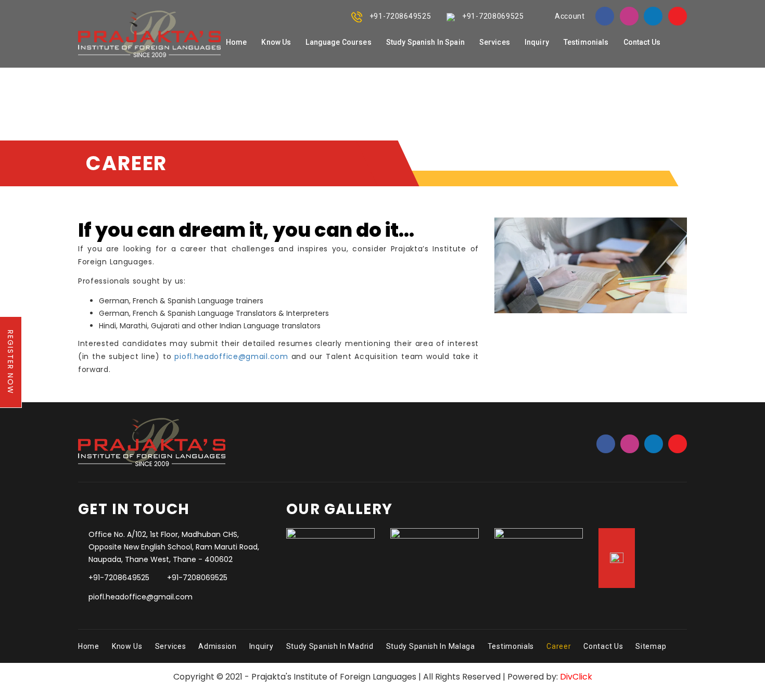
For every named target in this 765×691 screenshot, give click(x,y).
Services (170, 646)
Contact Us (603, 646)
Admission (217, 646)
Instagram (629, 16)
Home (88, 646)
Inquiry (261, 646)
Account (570, 16)
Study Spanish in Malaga (430, 646)
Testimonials (511, 646)
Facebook (604, 16)
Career (558, 646)
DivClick (576, 677)
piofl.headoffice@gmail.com (231, 356)
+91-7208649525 (400, 16)
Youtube (677, 16)
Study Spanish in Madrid (330, 646)
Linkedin (653, 16)
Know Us (127, 646)
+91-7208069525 (493, 16)
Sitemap (650, 646)
